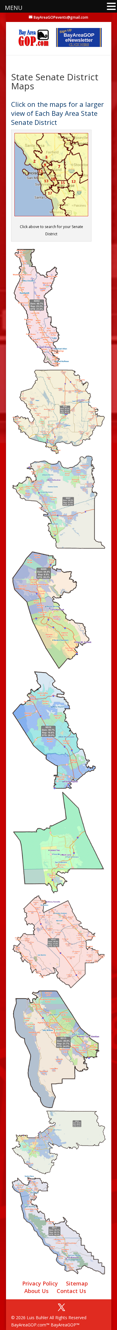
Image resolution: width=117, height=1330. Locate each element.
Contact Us (71, 1291)
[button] (111, 6)
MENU (13, 8)
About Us (36, 1291)
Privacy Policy (40, 1283)
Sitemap (77, 1283)
